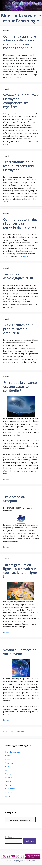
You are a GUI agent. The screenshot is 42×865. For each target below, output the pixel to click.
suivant (19, 731)
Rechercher (10, 837)
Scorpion (9, 781)
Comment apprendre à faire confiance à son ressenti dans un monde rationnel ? (20, 42)
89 (12, 731)
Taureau (9, 763)
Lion (7, 770)
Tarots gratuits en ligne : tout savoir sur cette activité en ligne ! (20, 571)
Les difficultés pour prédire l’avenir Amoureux (18, 329)
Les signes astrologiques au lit (18, 276)
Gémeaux (9, 755)
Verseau (8, 792)
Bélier (7, 759)
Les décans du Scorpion (14, 499)
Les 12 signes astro (13, 752)
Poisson (8, 796)
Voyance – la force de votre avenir (20, 652)
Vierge (8, 774)
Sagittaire (9, 785)
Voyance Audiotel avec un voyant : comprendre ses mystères (21, 101)
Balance (8, 777)
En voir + (17, 77)
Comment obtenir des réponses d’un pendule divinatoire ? (20, 223)
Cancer (8, 766)
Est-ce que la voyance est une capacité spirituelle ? (20, 386)
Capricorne (10, 789)
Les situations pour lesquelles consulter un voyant (18, 166)
